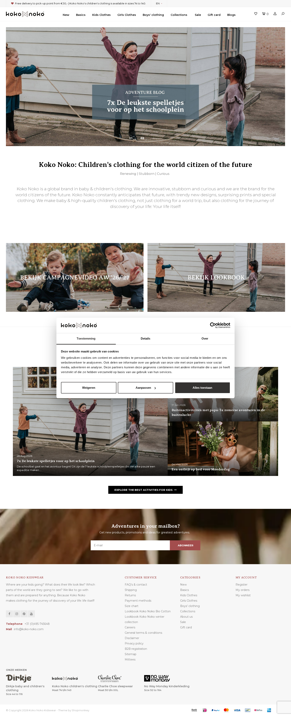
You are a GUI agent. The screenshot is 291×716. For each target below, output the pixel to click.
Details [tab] (145, 338)
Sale (198, 15)
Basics (81, 15)
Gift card (214, 15)
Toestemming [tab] (86, 338)
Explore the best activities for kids (143, 489)
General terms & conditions (143, 633)
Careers (130, 627)
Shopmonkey (80, 710)
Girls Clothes (126, 15)
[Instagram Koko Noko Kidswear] (16, 613)
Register (241, 584)
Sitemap (130, 654)
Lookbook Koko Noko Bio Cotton (148, 611)
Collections (179, 15)
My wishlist (243, 595)
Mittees (130, 659)
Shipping (131, 590)
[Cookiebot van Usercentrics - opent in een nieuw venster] (213, 325)
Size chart (131, 606)
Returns (130, 595)
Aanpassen (143, 387)
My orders (242, 590)
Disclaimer (132, 638)
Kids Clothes (101, 15)
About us (186, 616)
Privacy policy (134, 643)
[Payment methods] (194, 710)
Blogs (231, 15)
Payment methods (138, 600)
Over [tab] (205, 338)
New (66, 15)
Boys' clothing (153, 15)
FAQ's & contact (136, 584)
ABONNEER (185, 545)
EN (158, 3)
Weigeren (88, 387)
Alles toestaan (202, 387)
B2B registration (136, 649)
